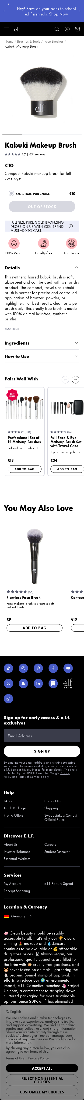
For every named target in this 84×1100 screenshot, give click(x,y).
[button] (42, 91)
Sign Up (42, 751)
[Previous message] (4, 11)
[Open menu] (6, 29)
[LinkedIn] (38, 683)
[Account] (67, 29)
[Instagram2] (8, 698)
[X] (8, 683)
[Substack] (53, 683)
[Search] (57, 29)
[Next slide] (75, 379)
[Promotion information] (71, 226)
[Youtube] (68, 668)
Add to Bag (24, 468)
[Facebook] (53, 668)
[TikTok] (8, 668)
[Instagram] (23, 668)
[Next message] (80, 11)
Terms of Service (29, 776)
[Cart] (77, 29)
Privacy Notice (31, 769)
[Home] (17, 29)
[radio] (11, 193)
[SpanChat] (23, 683)
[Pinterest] (38, 668)
